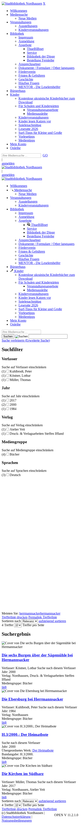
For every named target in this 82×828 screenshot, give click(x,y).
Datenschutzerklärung (16, 816)
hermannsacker (50, 613)
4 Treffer (7, 625)
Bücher (14, 454)
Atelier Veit (17, 429)
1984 (13, 409)
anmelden (8, 163)
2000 (13, 404)
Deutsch (15, 475)
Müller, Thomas (20, 380)
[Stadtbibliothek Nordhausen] (22, 3)
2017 (13, 400)
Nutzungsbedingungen (17, 820)
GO (45, 155)
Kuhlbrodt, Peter (21, 371)
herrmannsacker (29, 613)
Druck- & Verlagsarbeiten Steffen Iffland (37, 433)
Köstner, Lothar (20, 375)
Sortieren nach (11, 621)
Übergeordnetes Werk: (17, 750)
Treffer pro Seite (33, 625)
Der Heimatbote (43, 750)
